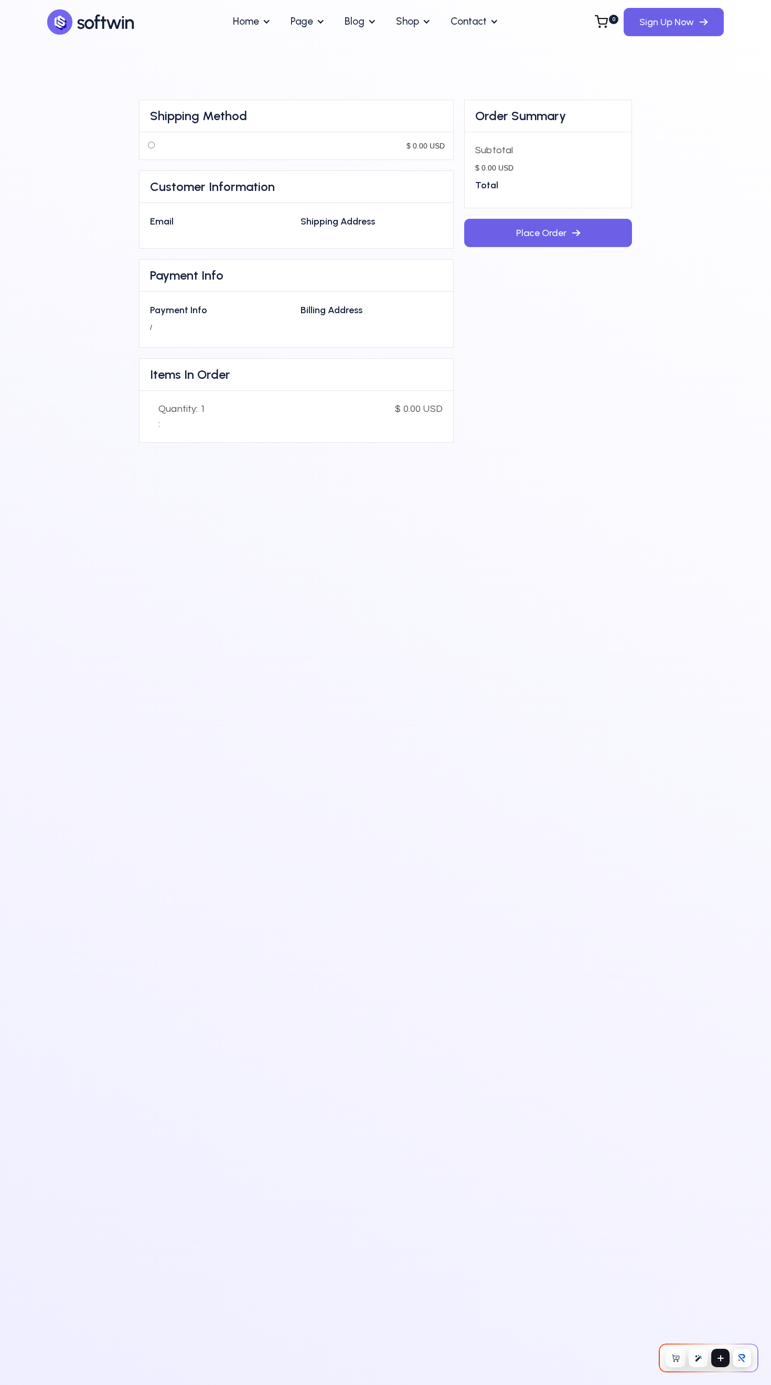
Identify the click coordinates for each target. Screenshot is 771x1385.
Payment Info (178, 310)
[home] (91, 22)
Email (162, 221)
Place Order (548, 229)
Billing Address (331, 310)
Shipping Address (338, 221)
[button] (251, 21)
